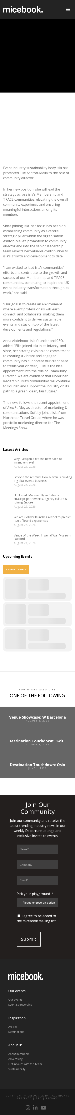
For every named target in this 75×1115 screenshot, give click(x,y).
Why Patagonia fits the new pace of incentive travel (38, 460)
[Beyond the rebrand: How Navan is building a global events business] (7, 479)
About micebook (18, 1054)
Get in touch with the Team (25, 1064)
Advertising (15, 1059)
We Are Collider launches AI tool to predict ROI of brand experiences (42, 519)
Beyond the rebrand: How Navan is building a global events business (43, 479)
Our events (15, 999)
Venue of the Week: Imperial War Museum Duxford (42, 537)
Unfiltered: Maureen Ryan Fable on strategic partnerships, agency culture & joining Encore (40, 499)
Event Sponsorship (20, 1004)
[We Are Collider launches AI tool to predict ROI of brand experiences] (7, 519)
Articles (13, 1027)
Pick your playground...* (35, 893)
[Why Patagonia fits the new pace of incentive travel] (7, 461)
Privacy (52, 1098)
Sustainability (16, 1069)
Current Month (16, 569)
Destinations (16, 1032)
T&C (39, 1098)
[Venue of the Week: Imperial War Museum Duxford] (7, 538)
